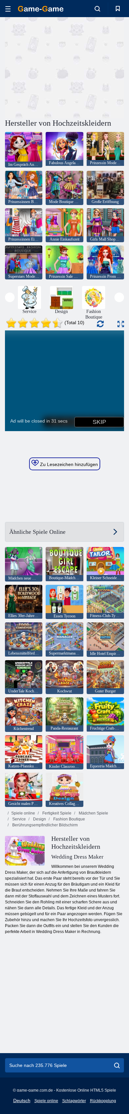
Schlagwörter (74, 1101)
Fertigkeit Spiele (56, 813)
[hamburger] (8, 8)
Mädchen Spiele (93, 813)
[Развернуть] (120, 324)
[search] (117, 1065)
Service (18, 819)
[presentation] (10, 297)
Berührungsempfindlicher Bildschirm (44, 825)
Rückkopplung (103, 1101)
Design (39, 819)
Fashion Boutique (68, 819)
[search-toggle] (97, 8)
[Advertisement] (60, 67)
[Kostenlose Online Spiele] (41, 9)
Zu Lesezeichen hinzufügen (68, 464)
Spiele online (23, 813)
